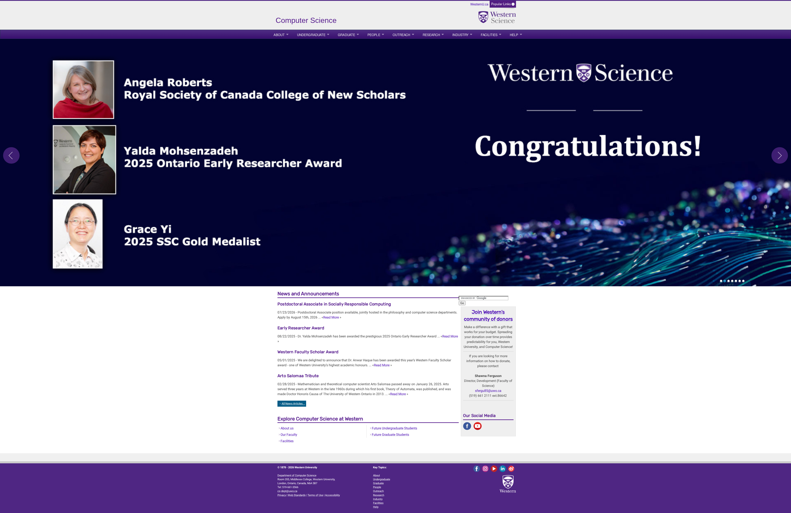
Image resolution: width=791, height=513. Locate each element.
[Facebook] (477, 468)
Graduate (346, 34)
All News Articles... (293, 403)
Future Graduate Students (390, 435)
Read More (331, 317)
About (279, 34)
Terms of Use (315, 495)
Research (431, 34)
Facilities (489, 34)
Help (514, 34)
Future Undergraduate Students (394, 428)
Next (779, 155)
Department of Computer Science (296, 475)
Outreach (401, 34)
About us (287, 428)
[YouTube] (495, 468)
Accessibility (332, 495)
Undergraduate (311, 34)
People (373, 34)
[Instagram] (486, 468)
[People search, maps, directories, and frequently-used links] (503, 5)
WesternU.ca (479, 4)
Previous (11, 155)
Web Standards (297, 495)
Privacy (281, 495)
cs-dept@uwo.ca (287, 491)
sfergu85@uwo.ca (488, 391)
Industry (460, 34)
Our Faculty (289, 435)
